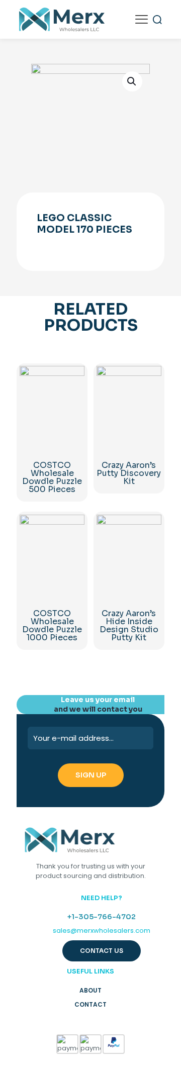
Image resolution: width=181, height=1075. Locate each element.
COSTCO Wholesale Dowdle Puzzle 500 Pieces (52, 477)
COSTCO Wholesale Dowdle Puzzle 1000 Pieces (52, 625)
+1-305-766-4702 (101, 916)
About (90, 990)
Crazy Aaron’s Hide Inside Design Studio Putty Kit (129, 625)
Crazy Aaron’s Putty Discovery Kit (129, 473)
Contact (90, 1004)
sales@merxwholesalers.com (101, 930)
